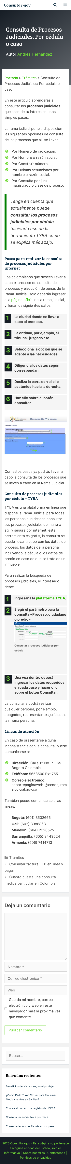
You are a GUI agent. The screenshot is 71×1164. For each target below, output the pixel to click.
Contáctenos (56, 1153)
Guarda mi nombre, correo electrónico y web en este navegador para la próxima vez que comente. (35, 1008)
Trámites (29, 78)
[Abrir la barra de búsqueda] (55, 5)
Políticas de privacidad (35, 1157)
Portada (11, 78)
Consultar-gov (17, 5)
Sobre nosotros (34, 1153)
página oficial (22, 300)
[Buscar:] (35, 1056)
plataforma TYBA (50, 598)
